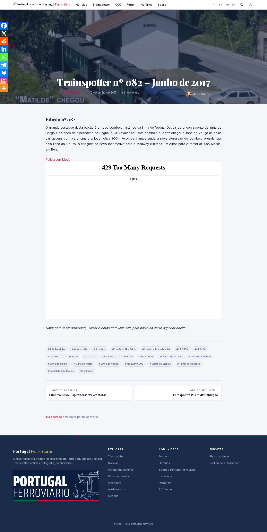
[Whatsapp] (4, 57)
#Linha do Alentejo (200, 356)
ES (233, 4)
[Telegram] (4, 65)
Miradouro (114, 482)
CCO (118, 4)
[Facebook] (4, 26)
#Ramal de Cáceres (188, 363)
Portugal (56, 4)
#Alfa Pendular (56, 349)
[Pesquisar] (242, 5)
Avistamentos (116, 489)
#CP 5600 (108, 356)
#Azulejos (100, 349)
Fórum (131, 4)
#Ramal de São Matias (61, 371)
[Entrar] (250, 5)
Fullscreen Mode (58, 159)
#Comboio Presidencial (156, 349)
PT (214, 4)
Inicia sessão (54, 416)
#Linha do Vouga (108, 363)
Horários (146, 4)
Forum (163, 456)
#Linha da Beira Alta (170, 356)
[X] (4, 33)
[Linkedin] (4, 49)
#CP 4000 (72, 356)
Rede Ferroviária (119, 476)
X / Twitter (165, 489)
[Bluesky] (4, 73)
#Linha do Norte (83, 363)
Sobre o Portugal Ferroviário (177, 469)
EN (220, 4)
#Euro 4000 (146, 356)
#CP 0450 (182, 349)
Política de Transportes (224, 463)
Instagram (165, 482)
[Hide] (1, 95)
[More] (4, 88)
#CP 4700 (90, 356)
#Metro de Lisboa (160, 363)
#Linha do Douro (57, 363)
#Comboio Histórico (124, 349)
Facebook (165, 476)
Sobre (162, 4)
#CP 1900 (53, 356)
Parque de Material (120, 469)
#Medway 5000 (134, 363)
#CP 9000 (127, 356)
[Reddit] (4, 41)
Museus (113, 496)
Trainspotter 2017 (72, 92)
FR (227, 4)
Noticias (81, 4)
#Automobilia (79, 349)
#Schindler (86, 371)
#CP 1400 (200, 349)
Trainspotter (101, 4)
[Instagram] (4, 80)
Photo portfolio (219, 456)
